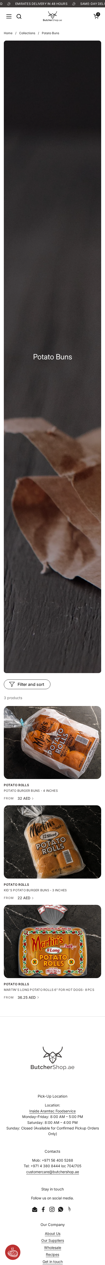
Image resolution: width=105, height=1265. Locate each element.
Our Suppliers (52, 1240)
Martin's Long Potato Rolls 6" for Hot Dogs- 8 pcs (49, 990)
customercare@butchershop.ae (52, 1172)
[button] (96, 16)
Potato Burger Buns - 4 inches (31, 791)
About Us (52, 1233)
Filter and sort (31, 684)
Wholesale (52, 1247)
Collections (27, 33)
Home (8, 33)
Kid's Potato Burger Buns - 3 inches (35, 890)
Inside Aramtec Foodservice (52, 1111)
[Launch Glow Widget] (12, 1252)
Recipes (52, 1254)
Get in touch (53, 1261)
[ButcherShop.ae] (52, 16)
